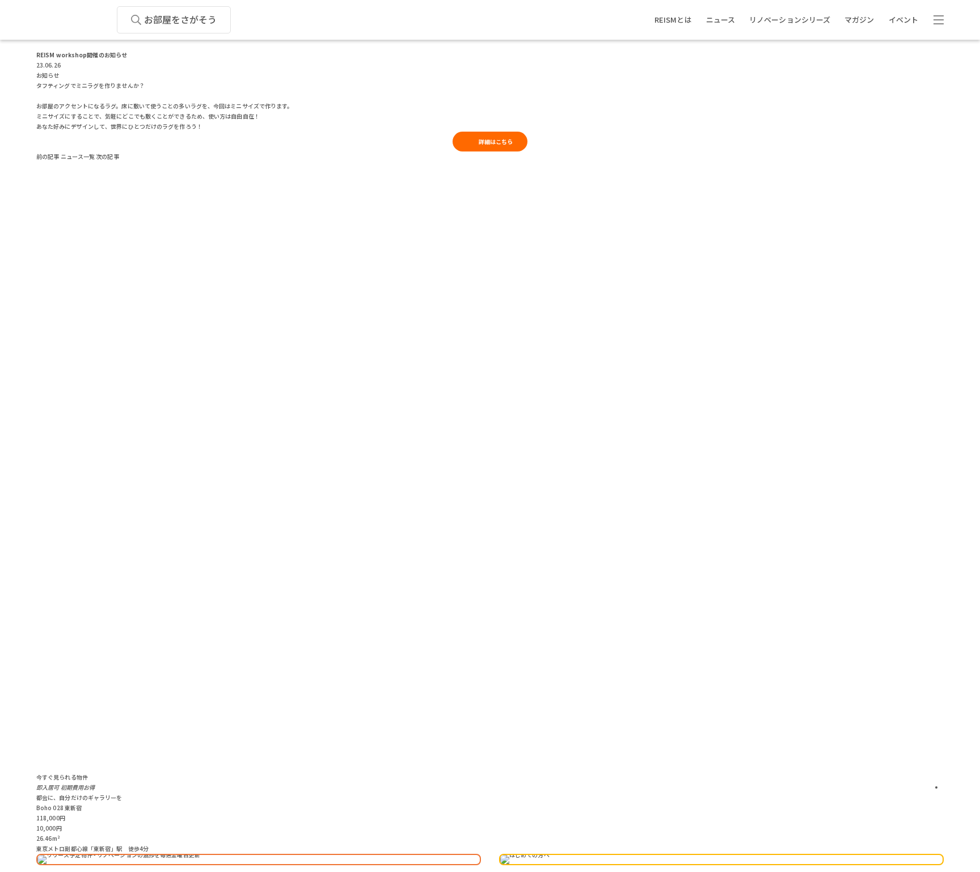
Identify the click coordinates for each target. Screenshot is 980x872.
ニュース (720, 19)
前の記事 (47, 156)
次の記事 (107, 156)
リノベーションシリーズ (789, 19)
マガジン (859, 19)
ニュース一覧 (78, 156)
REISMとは (673, 19)
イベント (903, 19)
